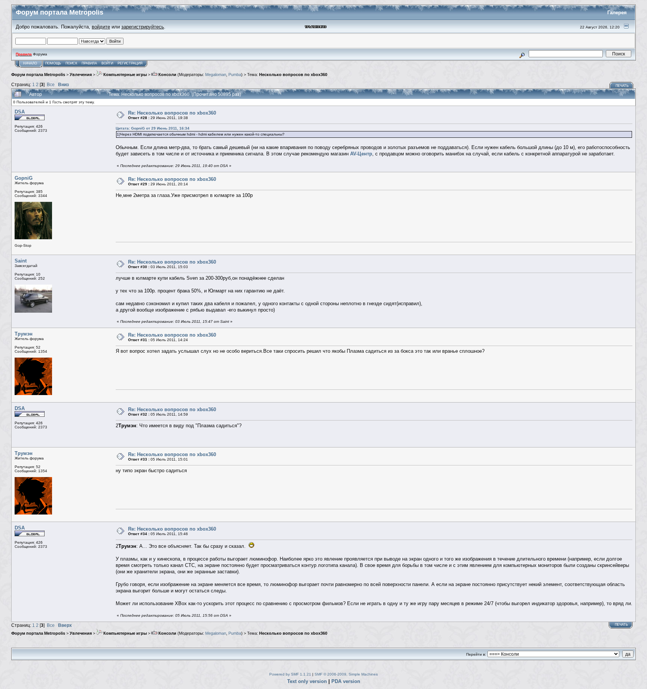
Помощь (53, 63)
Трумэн (24, 334)
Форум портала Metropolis (38, 74)
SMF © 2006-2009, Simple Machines (346, 674)
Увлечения (81, 74)
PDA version (345, 681)
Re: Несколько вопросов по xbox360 (172, 113)
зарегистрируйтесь (142, 27)
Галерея (617, 12)
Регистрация (130, 63)
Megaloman (215, 74)
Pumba (234, 74)
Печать (622, 86)
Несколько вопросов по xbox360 (293, 74)
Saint (21, 261)
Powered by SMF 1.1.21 (290, 674)
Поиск (71, 63)
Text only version (307, 681)
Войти (107, 63)
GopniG (24, 178)
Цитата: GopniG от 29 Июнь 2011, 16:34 (152, 128)
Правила (89, 63)
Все (51, 84)
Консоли (166, 74)
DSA (20, 112)
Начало (30, 63)
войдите (101, 27)
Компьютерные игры (124, 74)
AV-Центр (361, 154)
